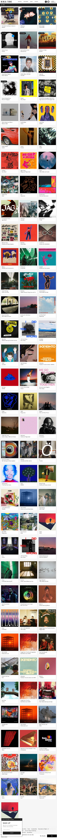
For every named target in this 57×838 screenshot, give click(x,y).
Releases (26, 1)
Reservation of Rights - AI (43, 828)
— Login (52, 1)
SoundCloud (29, 832)
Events (36, 1)
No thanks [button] (43, 835)
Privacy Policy (23, 828)
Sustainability (34, 828)
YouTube (24, 832)
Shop (31, 1)
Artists (20, 1)
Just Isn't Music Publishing (30, 830)
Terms (29, 828)
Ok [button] (52, 835)
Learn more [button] (4, 836)
